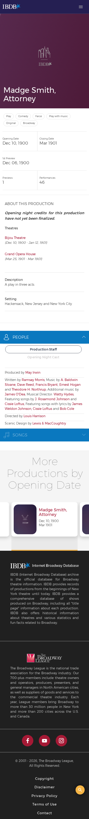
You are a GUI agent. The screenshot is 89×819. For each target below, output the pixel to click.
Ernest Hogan (70, 385)
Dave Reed (25, 385)
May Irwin (32, 372)
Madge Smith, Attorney (53, 512)
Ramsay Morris (33, 380)
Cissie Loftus (14, 404)
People (21, 337)
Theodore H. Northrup (29, 389)
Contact (44, 813)
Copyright (44, 778)
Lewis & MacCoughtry (49, 423)
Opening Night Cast (43, 357)
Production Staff (43, 349)
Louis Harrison (34, 416)
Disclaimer (44, 787)
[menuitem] (81, 7)
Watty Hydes (63, 394)
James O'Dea (15, 394)
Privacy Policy (44, 796)
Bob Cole (67, 409)
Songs (20, 435)
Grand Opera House (20, 254)
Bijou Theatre (15, 238)
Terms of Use (44, 804)
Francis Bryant (47, 385)
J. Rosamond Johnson (52, 399)
